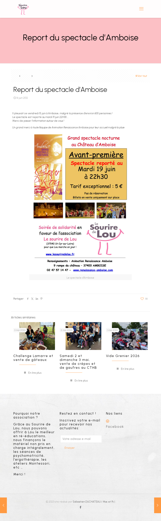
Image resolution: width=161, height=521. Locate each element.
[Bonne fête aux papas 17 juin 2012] (157, 505)
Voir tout (142, 75)
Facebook (115, 427)
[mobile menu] (141, 8)
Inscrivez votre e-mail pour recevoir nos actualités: (80, 424)
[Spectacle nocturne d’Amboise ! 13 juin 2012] (3, 505)
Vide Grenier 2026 (123, 356)
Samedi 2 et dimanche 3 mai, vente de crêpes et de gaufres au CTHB (78, 362)
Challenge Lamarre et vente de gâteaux (33, 358)
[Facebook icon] (80, 507)
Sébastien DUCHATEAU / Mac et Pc (93, 501)
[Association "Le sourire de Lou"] (23, 9)
